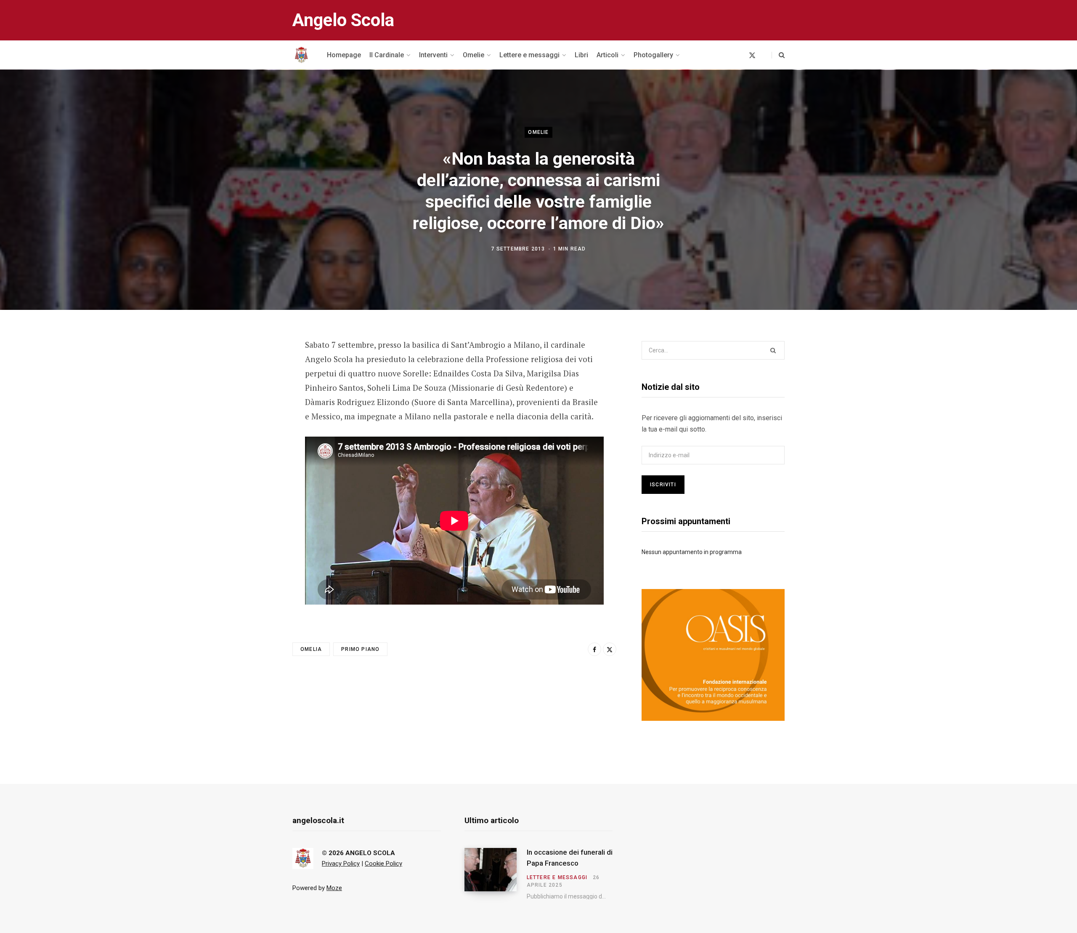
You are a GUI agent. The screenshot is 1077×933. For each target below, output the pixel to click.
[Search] (778, 55)
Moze (334, 888)
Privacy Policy (341, 863)
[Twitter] (251, 391)
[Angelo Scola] (301, 55)
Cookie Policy (383, 863)
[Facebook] (251, 369)
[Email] (251, 413)
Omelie (538, 132)
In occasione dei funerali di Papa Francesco (570, 857)
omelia (311, 649)
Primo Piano (360, 649)
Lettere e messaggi (557, 877)
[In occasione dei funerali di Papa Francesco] (495, 873)
